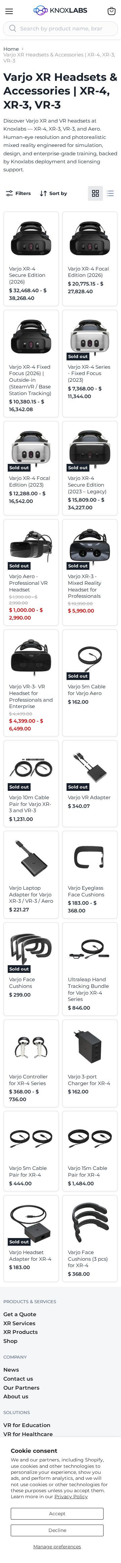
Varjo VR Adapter (89, 797)
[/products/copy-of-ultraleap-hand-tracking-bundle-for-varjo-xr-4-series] (31, 1047)
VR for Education (26, 1425)
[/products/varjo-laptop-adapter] (31, 858)
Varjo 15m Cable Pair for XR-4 (87, 1171)
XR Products (20, 1332)
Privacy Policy (71, 1497)
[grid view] (95, 193)
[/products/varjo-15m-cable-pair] (90, 1138)
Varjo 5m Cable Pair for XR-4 (28, 1171)
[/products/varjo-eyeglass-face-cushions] (90, 858)
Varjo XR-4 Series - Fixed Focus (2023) (89, 373)
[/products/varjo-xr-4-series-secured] (31, 239)
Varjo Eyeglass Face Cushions (86, 891)
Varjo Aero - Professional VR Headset (28, 582)
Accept (57, 1514)
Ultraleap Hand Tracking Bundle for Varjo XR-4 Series (88, 989)
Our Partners (21, 1388)
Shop (10, 1341)
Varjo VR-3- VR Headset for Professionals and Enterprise (31, 696)
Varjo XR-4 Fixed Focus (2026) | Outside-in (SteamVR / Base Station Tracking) (30, 380)
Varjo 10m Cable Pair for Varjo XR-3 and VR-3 (30, 804)
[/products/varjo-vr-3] (31, 657)
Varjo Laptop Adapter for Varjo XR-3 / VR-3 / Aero (31, 894)
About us (15, 1396)
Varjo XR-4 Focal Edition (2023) (29, 481)
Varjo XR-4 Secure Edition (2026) (27, 275)
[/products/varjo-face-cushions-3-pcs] (90, 1222)
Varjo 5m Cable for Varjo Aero (87, 689)
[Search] (13, 29)
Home (11, 49)
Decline (57, 1530)
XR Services (19, 1323)
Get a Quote (19, 1314)
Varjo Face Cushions (22, 982)
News (11, 1370)
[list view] (110, 193)
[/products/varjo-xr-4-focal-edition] (90, 239)
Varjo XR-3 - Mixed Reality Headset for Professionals (84, 586)
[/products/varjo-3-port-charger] (90, 1047)
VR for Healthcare (28, 1434)
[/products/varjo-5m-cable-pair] (31, 1138)
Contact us (18, 1379)
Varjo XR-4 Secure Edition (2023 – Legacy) (87, 484)
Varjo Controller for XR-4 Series (28, 1079)
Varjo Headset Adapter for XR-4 (30, 1255)
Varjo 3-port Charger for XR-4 (89, 1079)
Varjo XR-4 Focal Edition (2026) (88, 272)
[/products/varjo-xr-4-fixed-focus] (31, 337)
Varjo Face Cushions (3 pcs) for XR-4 (88, 1258)
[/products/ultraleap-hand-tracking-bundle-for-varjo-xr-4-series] (90, 949)
